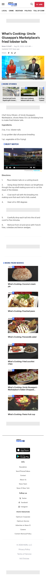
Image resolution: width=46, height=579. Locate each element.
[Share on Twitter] (12, 53)
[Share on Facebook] (9, 53)
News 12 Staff (7, 46)
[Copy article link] (15, 53)
